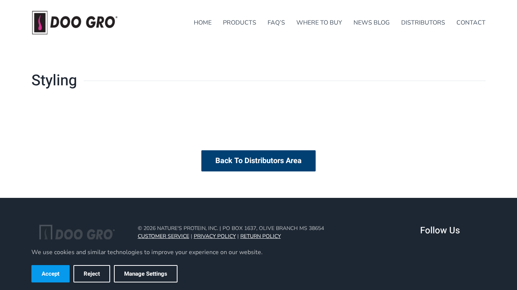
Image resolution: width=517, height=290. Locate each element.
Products (239, 23)
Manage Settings (145, 274)
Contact (471, 23)
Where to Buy (319, 23)
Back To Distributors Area (258, 160)
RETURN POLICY (260, 236)
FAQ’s (276, 23)
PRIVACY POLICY (215, 236)
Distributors (423, 23)
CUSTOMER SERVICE (163, 236)
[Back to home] (74, 23)
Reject (92, 274)
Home (203, 23)
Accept (50, 274)
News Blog (371, 23)
